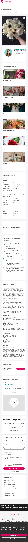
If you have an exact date (21, 60)
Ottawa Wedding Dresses (9, 484)
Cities (25, 521)
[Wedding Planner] (8, 54)
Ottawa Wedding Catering (9, 493)
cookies (3, 531)
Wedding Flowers (12, 505)
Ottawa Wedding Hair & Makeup (11, 491)
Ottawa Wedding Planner (9, 495)
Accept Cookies (13, 535)
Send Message (21, 369)
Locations (22, 521)
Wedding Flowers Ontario (7, 507)
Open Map (14, 402)
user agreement (18, 464)
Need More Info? (13, 276)
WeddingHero (4, 505)
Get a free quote (15, 468)
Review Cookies (14, 538)
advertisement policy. (10, 465)
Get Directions (13, 392)
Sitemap (18, 521)
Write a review (13, 430)
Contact (10, 521)
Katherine (9, 368)
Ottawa (4, 12)
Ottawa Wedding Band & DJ (10, 488)
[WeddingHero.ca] (7, 1)
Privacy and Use (14, 521)
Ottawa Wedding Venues (9, 480)
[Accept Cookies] (26, 524)
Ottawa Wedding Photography (10, 486)
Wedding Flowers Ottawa (8, 6)
